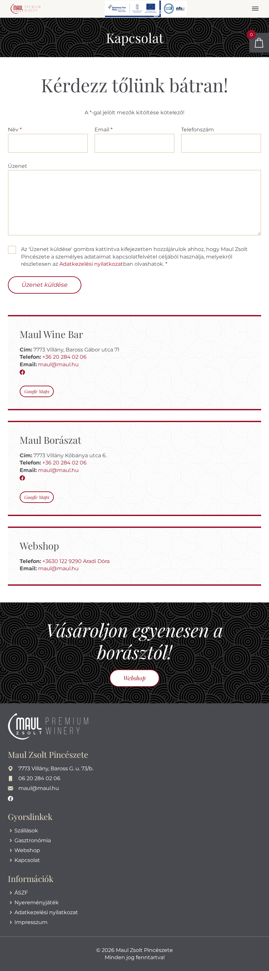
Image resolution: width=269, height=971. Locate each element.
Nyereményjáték (36, 902)
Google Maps (36, 391)
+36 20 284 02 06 (64, 357)
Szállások (26, 830)
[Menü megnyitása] (255, 9)
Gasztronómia (32, 840)
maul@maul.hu (58, 364)
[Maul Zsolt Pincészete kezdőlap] (25, 8)
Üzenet (17, 166)
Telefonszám (197, 129)
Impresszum (31, 922)
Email (103, 129)
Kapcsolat (27, 860)
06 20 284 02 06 (39, 778)
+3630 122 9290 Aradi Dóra (76, 561)
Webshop (134, 678)
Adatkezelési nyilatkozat (91, 264)
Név (15, 129)
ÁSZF (21, 893)
